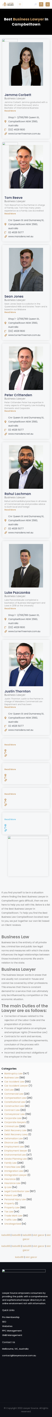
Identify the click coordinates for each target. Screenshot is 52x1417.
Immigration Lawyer (15, 1175)
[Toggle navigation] (19, 4)
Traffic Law (10, 1219)
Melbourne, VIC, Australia (15, 1348)
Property (9, 1203)
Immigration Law (13, 1171)
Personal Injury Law (15, 1199)
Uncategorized (12, 1223)
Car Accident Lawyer (16, 1085)
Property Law (11, 1207)
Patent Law (10, 1195)
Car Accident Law (14, 1081)
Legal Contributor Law (16, 1191)
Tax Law (8, 1211)
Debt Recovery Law (15, 1130)
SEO (4, 1321)
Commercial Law (13, 1093)
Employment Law (14, 1146)
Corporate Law (12, 1118)
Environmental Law (15, 1154)
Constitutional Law (14, 1102)
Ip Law (7, 1187)
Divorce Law (11, 1142)
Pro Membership (10, 1317)
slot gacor (39, 1235)
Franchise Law (12, 1167)
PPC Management (12, 1330)
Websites (7, 1326)
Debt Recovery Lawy (16, 1134)
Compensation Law (15, 1098)
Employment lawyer (15, 1150)
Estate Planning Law (15, 1158)
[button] (26, 111)
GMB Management (12, 1335)
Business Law (11, 1077)
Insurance (10, 1179)
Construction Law (14, 1106)
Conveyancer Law (14, 1114)
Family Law (10, 1163)
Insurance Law (12, 1183)
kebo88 (5, 1235)
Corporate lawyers (15, 1122)
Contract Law (12, 1110)
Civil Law (9, 1089)
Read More (10, 110)
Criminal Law (11, 1126)
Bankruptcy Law (13, 1073)
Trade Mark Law (13, 1215)
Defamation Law (13, 1138)
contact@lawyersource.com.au (19, 1355)
